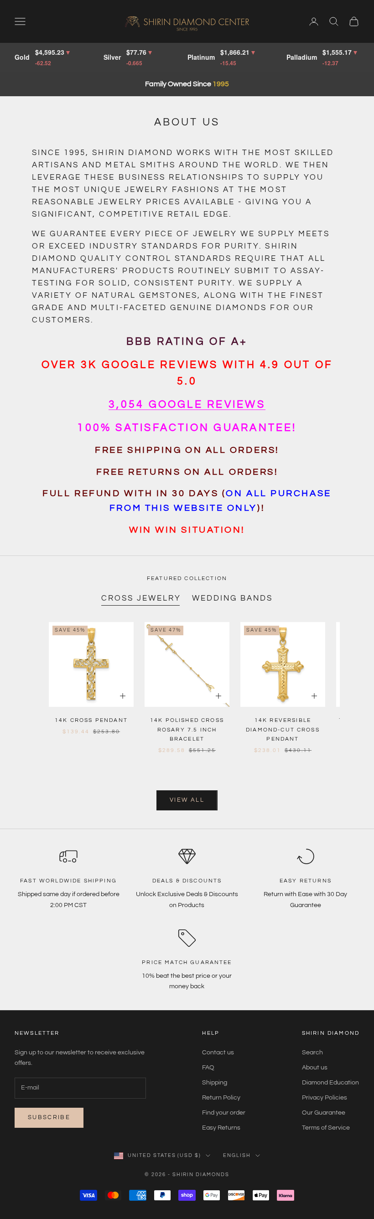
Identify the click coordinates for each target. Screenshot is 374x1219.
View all (187, 800)
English (237, 1155)
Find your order (223, 1113)
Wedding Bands (232, 598)
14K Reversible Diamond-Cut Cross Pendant (283, 729)
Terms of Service (326, 1128)
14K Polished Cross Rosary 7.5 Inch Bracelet (187, 729)
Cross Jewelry (141, 598)
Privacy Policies (324, 1098)
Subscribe (49, 1117)
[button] (187, 404)
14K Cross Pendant (91, 720)
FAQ (208, 1067)
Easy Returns (221, 1128)
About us (314, 1067)
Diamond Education (330, 1082)
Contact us (218, 1052)
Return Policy (221, 1098)
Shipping (214, 1082)
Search (312, 1052)
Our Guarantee (323, 1113)
